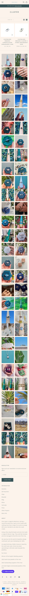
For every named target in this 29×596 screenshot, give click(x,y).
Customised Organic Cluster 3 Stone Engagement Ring (21, 42)
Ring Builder (18, 5)
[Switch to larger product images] (24, 19)
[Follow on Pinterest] (15, 577)
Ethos (3, 502)
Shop (3, 494)
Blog (3, 499)
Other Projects (5, 510)
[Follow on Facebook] (2, 577)
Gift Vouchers (5, 491)
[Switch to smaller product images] (26, 19)
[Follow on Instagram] (11, 577)
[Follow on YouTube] (19, 577)
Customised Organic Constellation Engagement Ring (7, 42)
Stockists (4, 489)
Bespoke (4, 497)
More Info (4, 513)
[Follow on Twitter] (6, 577)
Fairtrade (4, 505)
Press (3, 508)
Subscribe (7, 480)
